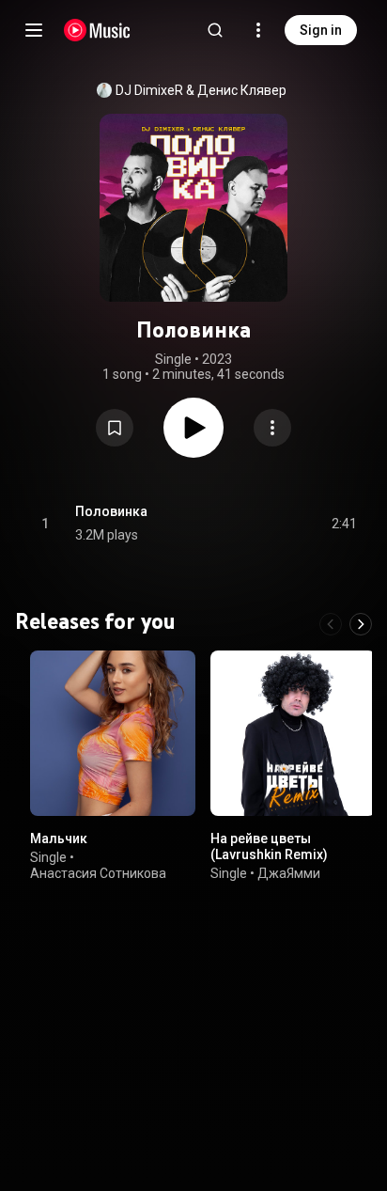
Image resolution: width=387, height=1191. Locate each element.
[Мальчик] (112, 733)
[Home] (97, 30)
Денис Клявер (241, 90)
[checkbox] (344, 523)
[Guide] (34, 30)
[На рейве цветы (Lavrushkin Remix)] (293, 733)
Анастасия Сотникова (98, 873)
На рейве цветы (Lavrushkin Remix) (269, 846)
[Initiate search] (215, 30)
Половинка (111, 511)
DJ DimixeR (149, 90)
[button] (114, 428)
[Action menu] (272, 428)
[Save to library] (114, 427)
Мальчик (58, 838)
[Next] (360, 624)
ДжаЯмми (288, 873)
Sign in (321, 30)
